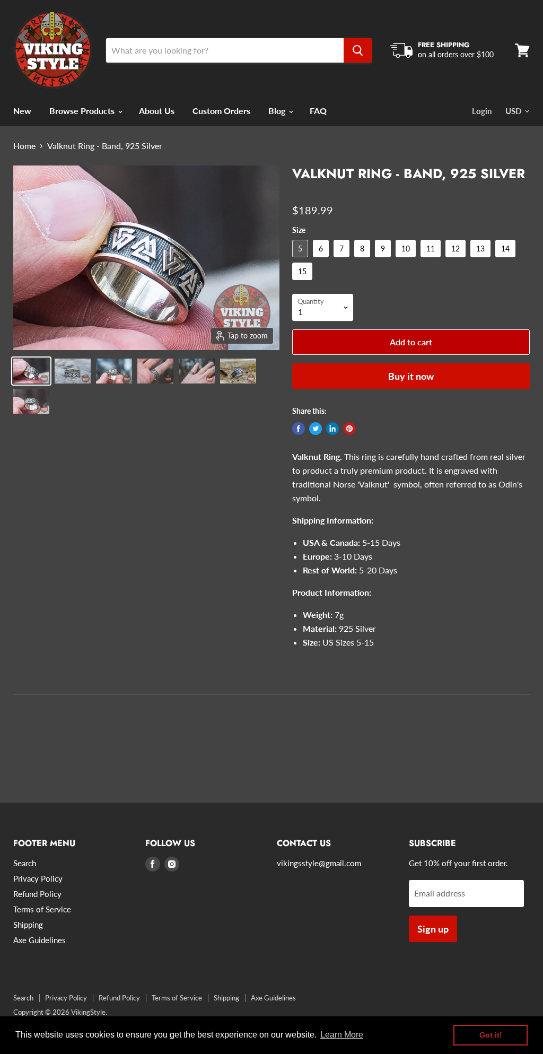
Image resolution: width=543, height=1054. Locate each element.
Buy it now (411, 376)
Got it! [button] (490, 1035)
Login (482, 111)
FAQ (318, 111)
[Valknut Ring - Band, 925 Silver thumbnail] (31, 371)
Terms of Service (42, 909)
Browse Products (83, 111)
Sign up (433, 929)
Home (24, 146)
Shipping (28, 924)
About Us (156, 111)
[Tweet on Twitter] (315, 428)
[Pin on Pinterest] (349, 428)
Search (24, 863)
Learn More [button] (341, 1034)
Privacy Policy (38, 878)
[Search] (358, 50)
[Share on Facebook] (298, 428)
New (22, 111)
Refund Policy (37, 894)
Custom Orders (221, 111)
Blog (277, 111)
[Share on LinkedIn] (332, 428)
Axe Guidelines (39, 940)
